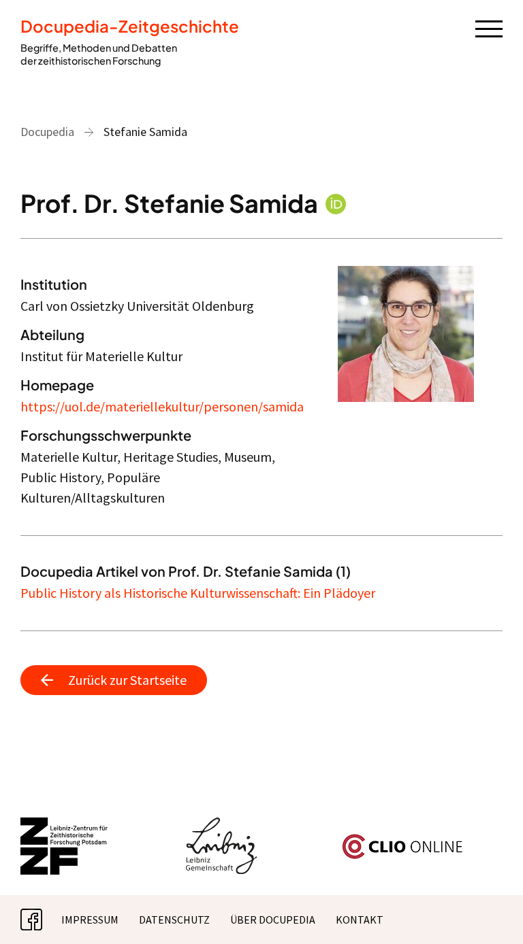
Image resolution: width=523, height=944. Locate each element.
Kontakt (359, 919)
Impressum (89, 919)
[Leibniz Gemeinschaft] (221, 825)
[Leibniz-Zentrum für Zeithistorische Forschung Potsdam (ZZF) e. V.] (64, 825)
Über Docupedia (272, 919)
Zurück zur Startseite (127, 679)
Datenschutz (174, 919)
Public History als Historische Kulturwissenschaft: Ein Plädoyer (197, 592)
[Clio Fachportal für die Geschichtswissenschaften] (402, 839)
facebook (42, 919)
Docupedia (47, 131)
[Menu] (489, 27)
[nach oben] (492, 913)
